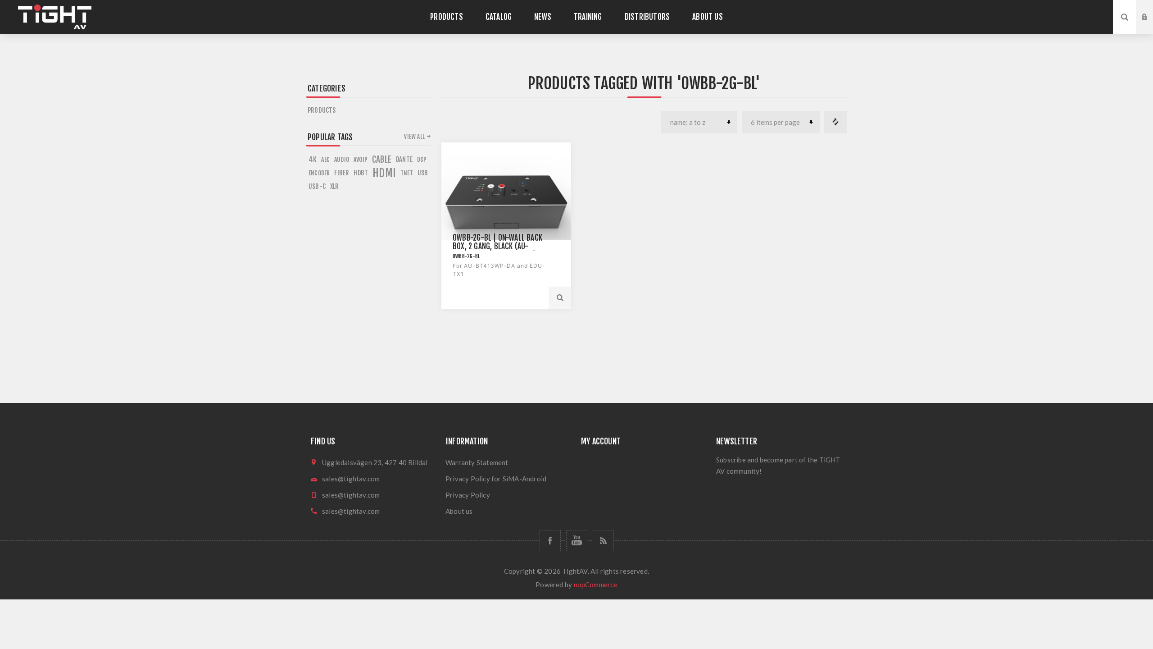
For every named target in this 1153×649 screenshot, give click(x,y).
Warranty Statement (476, 462)
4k (313, 159)
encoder (319, 173)
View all (414, 136)
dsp (422, 159)
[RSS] (603, 540)
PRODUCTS (322, 110)
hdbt (361, 173)
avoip (361, 159)
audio (341, 159)
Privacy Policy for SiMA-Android (495, 479)
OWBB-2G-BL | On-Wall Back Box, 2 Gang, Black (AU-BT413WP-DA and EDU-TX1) (497, 246)
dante (404, 159)
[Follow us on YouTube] (576, 540)
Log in (1151, 8)
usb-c (317, 186)
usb (423, 173)
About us (459, 511)
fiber (341, 173)
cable (381, 159)
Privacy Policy (467, 495)
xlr (334, 186)
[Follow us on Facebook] (550, 540)
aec (325, 159)
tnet (406, 173)
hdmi (384, 173)
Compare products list (835, 122)
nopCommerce (595, 584)
